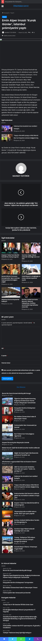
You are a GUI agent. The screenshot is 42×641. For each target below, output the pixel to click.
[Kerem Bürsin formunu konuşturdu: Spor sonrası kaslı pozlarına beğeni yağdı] (11, 269)
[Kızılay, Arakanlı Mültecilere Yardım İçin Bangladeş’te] (7, 522)
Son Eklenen (21, 387)
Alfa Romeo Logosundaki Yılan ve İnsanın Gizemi (19, 462)
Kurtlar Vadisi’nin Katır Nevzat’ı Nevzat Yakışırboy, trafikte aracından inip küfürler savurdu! (30, 303)
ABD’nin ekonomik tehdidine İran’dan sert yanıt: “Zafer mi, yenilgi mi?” (24, 469)
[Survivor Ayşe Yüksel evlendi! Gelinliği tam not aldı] (31, 248)
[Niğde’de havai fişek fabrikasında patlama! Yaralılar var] (7, 455)
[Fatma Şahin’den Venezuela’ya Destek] (7, 428)
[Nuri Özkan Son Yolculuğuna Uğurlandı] (7, 436)
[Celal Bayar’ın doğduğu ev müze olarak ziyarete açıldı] (31, 269)
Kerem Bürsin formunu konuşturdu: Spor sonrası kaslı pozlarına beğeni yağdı (11, 279)
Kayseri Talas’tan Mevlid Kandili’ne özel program (10, 256)
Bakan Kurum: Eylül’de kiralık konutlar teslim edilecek (21, 448)
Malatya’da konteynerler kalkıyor (10, 300)
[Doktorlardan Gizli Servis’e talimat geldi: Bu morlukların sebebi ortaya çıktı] (7, 496)
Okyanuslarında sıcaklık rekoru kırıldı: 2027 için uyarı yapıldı (25, 513)
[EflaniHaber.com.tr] (21, 6)
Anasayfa (6, 13)
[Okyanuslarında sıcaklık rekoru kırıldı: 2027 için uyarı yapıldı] (7, 514)
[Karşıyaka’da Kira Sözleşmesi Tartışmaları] (7, 410)
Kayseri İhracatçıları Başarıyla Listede (15, 442)
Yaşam (12, 13)
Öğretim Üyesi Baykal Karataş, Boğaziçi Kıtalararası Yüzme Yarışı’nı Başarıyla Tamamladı (25, 401)
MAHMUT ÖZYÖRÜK (10, 32)
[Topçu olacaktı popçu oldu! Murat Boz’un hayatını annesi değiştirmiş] (7, 137)
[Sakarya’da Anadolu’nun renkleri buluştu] (7, 128)
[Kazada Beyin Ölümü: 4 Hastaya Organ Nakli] (7, 549)
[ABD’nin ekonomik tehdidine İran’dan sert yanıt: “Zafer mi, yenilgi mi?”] (7, 469)
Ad (3, 348)
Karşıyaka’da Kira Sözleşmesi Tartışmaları (17, 1)
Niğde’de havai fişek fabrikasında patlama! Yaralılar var (26, 454)
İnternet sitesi (6, 363)
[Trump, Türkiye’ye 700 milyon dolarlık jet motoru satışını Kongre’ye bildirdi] (7, 540)
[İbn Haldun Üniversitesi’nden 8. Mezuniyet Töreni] (7, 419)
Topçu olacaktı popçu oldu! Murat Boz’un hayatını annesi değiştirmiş (26, 486)
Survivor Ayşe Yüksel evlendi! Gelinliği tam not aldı (31, 257)
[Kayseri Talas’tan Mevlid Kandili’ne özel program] (11, 248)
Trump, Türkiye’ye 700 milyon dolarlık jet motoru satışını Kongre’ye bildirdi (24, 539)
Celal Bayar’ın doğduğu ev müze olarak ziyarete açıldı (31, 278)
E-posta (4, 355)
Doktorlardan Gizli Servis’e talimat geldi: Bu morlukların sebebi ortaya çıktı (26, 496)
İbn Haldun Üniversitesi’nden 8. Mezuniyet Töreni (25, 418)
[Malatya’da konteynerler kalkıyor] (11, 292)
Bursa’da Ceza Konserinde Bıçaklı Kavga (16, 393)
